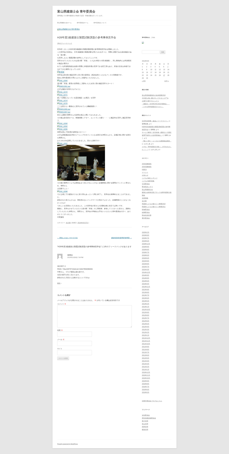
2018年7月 (145, 252)
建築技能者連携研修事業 (121, 238)
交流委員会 (146, 184)
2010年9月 (145, 381)
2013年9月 (145, 289)
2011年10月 (146, 344)
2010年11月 (146, 375)
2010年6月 (145, 389)
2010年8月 (145, 384)
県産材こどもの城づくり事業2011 (153, 207)
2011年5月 (145, 358)
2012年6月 (145, 321)
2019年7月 (145, 238)
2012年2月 (145, 332)
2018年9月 (145, 247)
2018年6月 (145, 255)
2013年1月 (145, 307)
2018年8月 (145, 249)
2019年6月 (145, 241)
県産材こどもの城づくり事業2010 (153, 204)
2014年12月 (146, 272)
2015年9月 (145, 261)
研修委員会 (146, 209)
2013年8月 (145, 292)
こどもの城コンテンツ (149, 178)
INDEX (144, 169)
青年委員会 (146, 218)
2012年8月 (145, 315)
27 (164, 75)
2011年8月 (145, 349)
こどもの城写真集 (148, 181)
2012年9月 (145, 312)
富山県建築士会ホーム (64, 23)
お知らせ (145, 175)
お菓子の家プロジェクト (150, 101)
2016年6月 (145, 258)
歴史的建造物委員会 (149, 418)
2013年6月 (145, 298)
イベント (145, 172)
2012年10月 (146, 309)
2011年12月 (146, 338)
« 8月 (144, 81)
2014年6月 (145, 281)
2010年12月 (146, 372)
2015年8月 (145, 264)
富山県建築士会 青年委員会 (76, 11)
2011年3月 (145, 364)
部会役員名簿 (146, 215)
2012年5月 (145, 324)
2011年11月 (146, 341)
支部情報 (145, 198)
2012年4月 (145, 327)
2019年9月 (145, 235)
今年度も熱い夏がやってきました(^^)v (155, 98)
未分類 (68, 223)
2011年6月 (145, 355)
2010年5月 (145, 392)
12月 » (166, 81)
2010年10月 (146, 378)
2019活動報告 (146, 167)
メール (60, 339)
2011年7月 (145, 352)
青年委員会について (100, 23)
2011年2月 (145, 367)
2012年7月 (145, 318)
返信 (58, 283)
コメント (61, 304)
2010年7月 (145, 387)
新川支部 (145, 421)
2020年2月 (145, 232)
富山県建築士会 (147, 189)
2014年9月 (145, 275)
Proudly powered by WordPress (67, 444)
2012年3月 (145, 329)
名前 (60, 330)
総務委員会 (146, 212)
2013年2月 (145, 304)
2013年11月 (146, 287)
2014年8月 (145, 278)
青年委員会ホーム (82, 23)
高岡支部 (145, 427)
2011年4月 (145, 361)
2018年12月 (146, 244)
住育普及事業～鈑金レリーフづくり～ (155, 121)
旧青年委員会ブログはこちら (152, 401)
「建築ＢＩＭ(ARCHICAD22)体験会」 (156, 104)
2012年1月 (145, 335)
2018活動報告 (146, 164)
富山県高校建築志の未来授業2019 (153, 95)
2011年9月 (145, 347)
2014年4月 (145, 284)
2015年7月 (145, 267)
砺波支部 (145, 429)
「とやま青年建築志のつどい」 (153, 107)
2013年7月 (145, 295)
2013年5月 (145, 301)
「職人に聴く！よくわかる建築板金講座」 (156, 141)
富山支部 (145, 424)
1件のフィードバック (64, 43)
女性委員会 (146, 415)
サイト (59, 349)
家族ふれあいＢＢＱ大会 (67, 238)
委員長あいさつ (147, 187)
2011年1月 (145, 369)
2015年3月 (145, 269)
